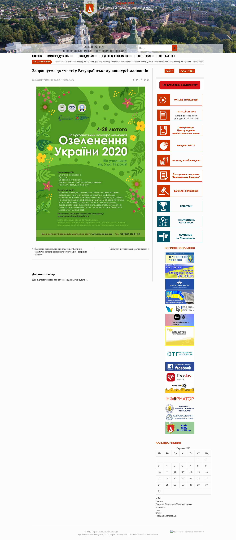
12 (175, 472)
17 (159, 478)
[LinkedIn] (147, 80)
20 (183, 478)
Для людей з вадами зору (181, 84)
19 (175, 478)
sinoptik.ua (171, 516)
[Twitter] (136, 80)
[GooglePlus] (140, 80)
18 (167, 478)
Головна (37, 56)
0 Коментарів (67, 80)
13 (183, 472)
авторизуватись (80, 280)
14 (191, 472)
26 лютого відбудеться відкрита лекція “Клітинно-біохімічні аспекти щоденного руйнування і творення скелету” (61, 251)
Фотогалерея (167, 56)
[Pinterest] (144, 80)
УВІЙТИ (169, 71)
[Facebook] (133, 80)
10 (159, 472)
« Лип (158, 498)
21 (191, 478)
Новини (56, 80)
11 (167, 472)
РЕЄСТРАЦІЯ (187, 71)
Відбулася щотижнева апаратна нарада (128, 248)
